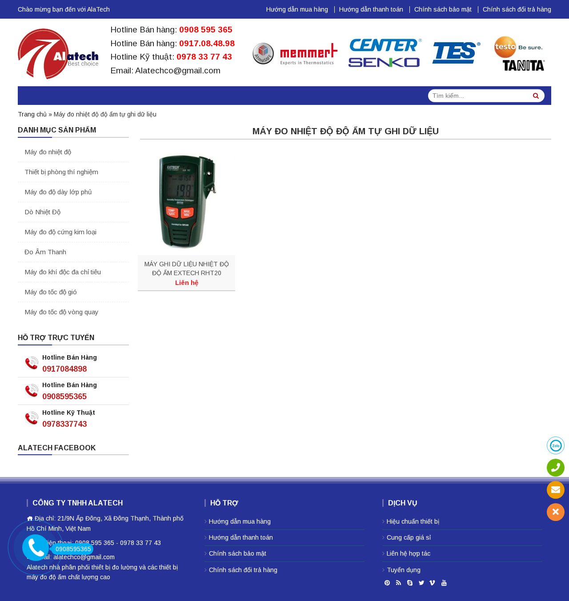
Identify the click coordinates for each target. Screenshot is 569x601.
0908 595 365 (205, 29)
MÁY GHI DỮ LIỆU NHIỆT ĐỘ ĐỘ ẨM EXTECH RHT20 (186, 268)
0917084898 (64, 369)
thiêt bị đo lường (114, 567)
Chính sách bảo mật (443, 9)
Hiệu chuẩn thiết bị (413, 521)
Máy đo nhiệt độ (47, 152)
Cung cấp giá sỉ (409, 537)
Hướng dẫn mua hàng (297, 9)
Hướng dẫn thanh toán (371, 9)
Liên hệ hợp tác (408, 553)
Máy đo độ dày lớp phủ (58, 192)
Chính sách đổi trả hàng (517, 9)
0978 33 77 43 (204, 56)
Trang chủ (32, 114)
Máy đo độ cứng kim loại (60, 232)
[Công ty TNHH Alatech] (58, 52)
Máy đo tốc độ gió (50, 292)
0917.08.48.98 (207, 43)
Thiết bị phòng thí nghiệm (61, 172)
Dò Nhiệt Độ (42, 212)
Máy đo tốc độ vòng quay (61, 312)
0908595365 (64, 396)
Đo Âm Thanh (45, 252)
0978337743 (64, 424)
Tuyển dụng (404, 569)
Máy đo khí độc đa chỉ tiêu (62, 272)
